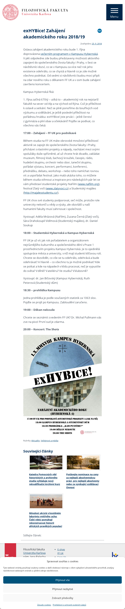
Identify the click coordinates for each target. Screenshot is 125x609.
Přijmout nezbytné (62, 589)
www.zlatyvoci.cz (57, 188)
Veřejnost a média (49, 440)
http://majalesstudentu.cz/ (41, 192)
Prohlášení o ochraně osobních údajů (69, 604)
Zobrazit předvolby (62, 598)
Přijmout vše (63, 580)
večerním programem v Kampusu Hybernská (69, 54)
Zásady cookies (44, 604)
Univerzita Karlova (34, 553)
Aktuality (35, 440)
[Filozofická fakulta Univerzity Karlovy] (35, 12)
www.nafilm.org (88, 184)
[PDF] (99, 30)
